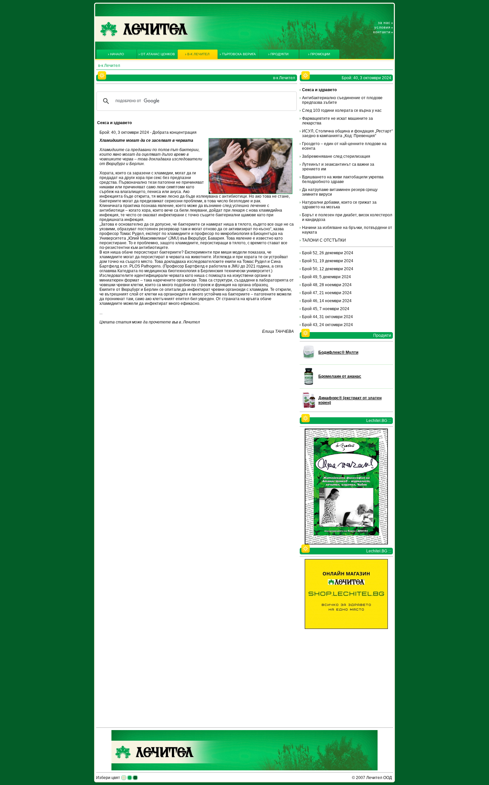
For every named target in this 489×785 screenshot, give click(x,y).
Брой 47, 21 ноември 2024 (327, 293)
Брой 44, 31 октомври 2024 (327, 316)
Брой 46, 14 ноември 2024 (327, 300)
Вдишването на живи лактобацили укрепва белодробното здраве (343, 179)
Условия (382, 27)
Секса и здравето (319, 90)
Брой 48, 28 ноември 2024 (327, 285)
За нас (384, 23)
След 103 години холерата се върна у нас (342, 110)
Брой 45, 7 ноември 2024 (325, 308)
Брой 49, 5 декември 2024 (326, 277)
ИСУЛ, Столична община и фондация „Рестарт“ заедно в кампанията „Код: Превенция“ (347, 133)
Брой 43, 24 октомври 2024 (327, 324)
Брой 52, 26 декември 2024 (327, 253)
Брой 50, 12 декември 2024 (327, 269)
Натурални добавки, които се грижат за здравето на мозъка (339, 204)
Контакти (382, 32)
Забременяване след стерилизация (336, 156)
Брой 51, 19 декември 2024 (327, 261)
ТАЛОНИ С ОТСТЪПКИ (324, 240)
